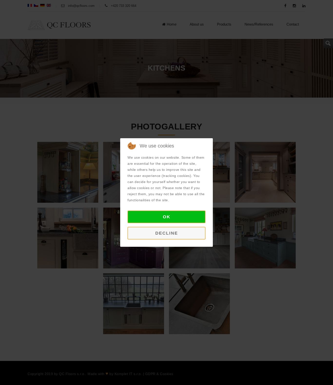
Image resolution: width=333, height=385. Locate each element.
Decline (166, 233)
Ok (166, 216)
